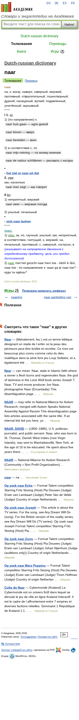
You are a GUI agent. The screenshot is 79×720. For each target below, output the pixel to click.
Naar (7, 339)
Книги (21, 51)
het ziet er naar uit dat (22, 173)
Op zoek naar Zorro (18, 539)
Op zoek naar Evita (18, 485)
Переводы (57, 44)
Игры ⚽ (58, 51)
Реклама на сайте (47, 636)
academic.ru (17, 7)
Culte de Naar (14, 587)
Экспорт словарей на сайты (16, 650)
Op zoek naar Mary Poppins (25, 565)
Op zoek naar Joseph (20, 507)
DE (57, 3)
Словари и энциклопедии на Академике (37, 16)
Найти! (69, 24)
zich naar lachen (18, 221)
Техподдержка (28, 636)
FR (73, 3)
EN (48, 3)
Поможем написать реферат (44, 290)
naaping (16, 297)
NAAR (8, 402)
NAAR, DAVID (14, 428)
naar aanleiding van (57, 297)
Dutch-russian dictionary (39, 36)
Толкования (21, 44)
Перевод (31, 80)
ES (65, 3)
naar (7, 477)
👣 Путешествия (10, 643)
